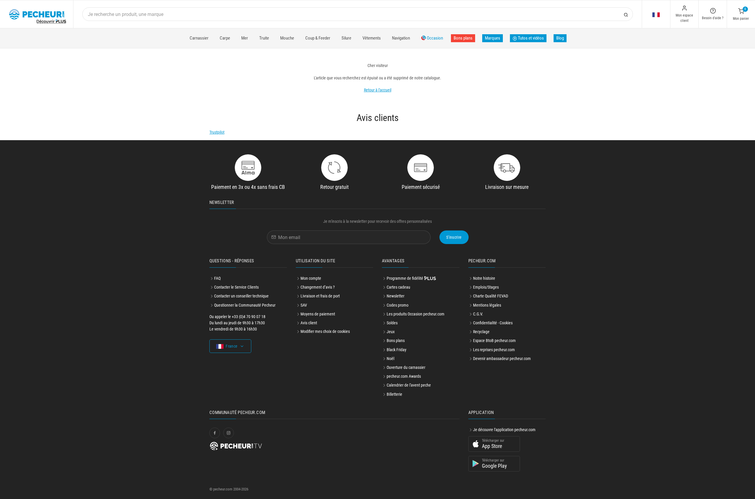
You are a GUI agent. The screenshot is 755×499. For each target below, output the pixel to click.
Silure (346, 38)
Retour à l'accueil (377, 90)
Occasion (434, 38)
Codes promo (397, 305)
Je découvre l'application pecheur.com (504, 429)
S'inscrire (454, 237)
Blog (560, 38)
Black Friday (396, 349)
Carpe (225, 38)
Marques (492, 38)
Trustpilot (216, 132)
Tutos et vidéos (530, 38)
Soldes (392, 322)
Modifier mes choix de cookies (325, 331)
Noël (390, 358)
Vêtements (371, 38)
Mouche (287, 38)
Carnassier (199, 38)
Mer (244, 38)
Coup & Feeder (317, 38)
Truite (264, 38)
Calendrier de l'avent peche (409, 385)
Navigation (401, 38)
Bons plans (463, 38)
